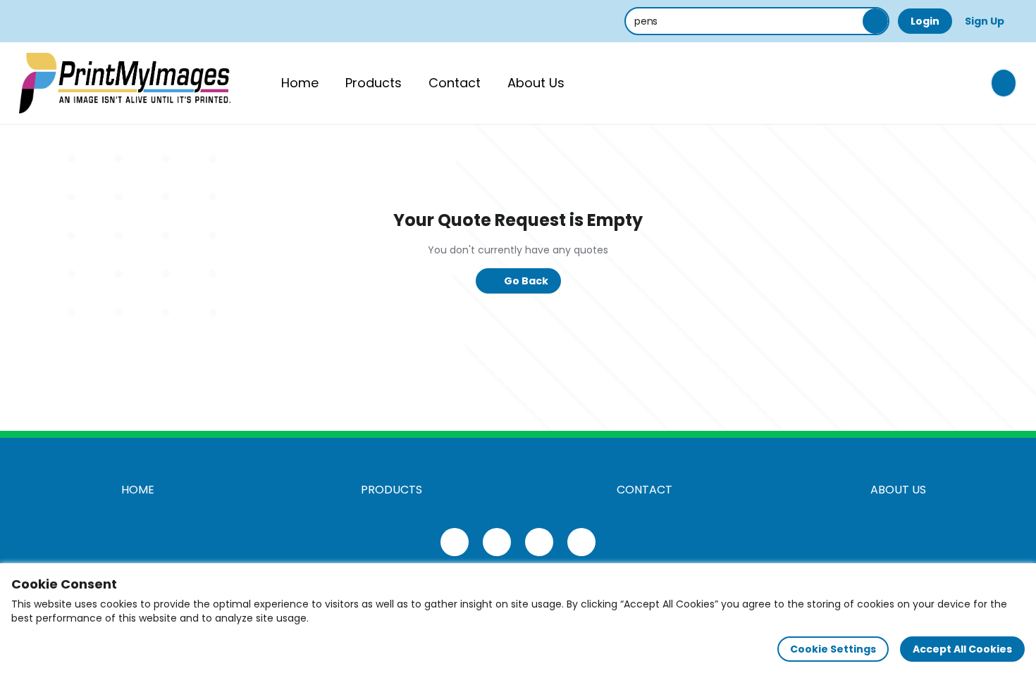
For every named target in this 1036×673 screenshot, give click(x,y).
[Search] (875, 21)
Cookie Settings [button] (833, 649)
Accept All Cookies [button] (962, 649)
